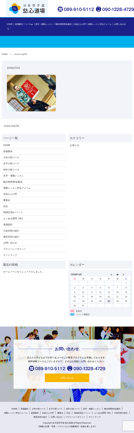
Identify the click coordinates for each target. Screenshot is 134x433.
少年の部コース (11, 157)
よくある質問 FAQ (13, 218)
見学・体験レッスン (44, 24)
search (9, 28)
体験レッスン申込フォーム (100, 24)
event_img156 (11, 125)
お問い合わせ (120, 24)
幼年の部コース (11, 169)
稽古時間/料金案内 (63, 24)
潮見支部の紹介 (11, 236)
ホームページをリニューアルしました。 (23, 271)
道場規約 (7, 224)
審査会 (6, 200)
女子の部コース (11, 163)
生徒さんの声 (80, 24)
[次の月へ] (126, 274)
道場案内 (19, 24)
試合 (5, 206)
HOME (10, 24)
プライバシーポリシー (14, 249)
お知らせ (74, 145)
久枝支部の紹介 (11, 230)
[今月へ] (117, 274)
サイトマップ (10, 255)
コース (28, 24)
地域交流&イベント (13, 212)
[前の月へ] (109, 274)
